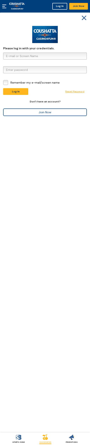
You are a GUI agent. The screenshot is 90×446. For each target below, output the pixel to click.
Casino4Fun (45, 442)
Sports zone (18, 442)
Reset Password (74, 91)
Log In (60, 6)
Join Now (78, 6)
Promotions (72, 442)
